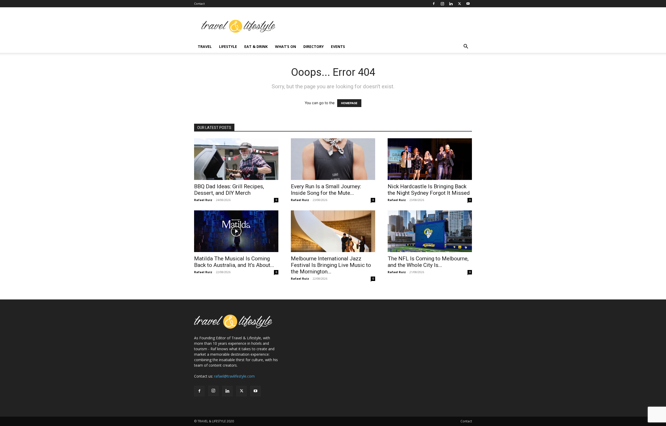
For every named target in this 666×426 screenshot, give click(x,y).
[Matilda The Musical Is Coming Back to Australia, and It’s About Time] (236, 231)
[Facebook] (434, 3)
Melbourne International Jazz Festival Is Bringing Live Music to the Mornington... (331, 265)
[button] (465, 47)
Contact (199, 3)
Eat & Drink (256, 46)
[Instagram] (442, 3)
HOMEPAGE (349, 103)
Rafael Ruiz (203, 200)
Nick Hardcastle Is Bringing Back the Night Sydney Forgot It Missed (429, 189)
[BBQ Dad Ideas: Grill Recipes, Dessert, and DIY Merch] (236, 159)
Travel (205, 46)
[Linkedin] (451, 3)
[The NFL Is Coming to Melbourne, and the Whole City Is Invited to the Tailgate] (430, 231)
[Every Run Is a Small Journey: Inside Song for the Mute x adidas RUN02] (333, 159)
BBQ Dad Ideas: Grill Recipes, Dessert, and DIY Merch (229, 189)
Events (338, 46)
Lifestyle (228, 46)
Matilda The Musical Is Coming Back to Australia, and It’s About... (234, 261)
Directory (313, 46)
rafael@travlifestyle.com (234, 376)
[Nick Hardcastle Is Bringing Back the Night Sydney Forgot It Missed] (430, 159)
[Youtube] (468, 3)
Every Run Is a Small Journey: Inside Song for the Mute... (326, 189)
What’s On (285, 46)
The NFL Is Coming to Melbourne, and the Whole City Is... (428, 261)
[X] (459, 3)
